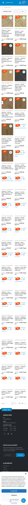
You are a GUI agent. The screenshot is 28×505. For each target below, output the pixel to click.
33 (19, 403)
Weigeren (14, 495)
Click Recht (21, 110)
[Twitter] (8, 434)
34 (22, 403)
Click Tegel (21, 240)
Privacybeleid (14, 503)
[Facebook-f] (4, 434)
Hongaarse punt (8, 28)
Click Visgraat (21, 82)
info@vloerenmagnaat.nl (9, 423)
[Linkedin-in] (11, 434)
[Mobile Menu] (3, 2)
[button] (25, 473)
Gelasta (3, 28)
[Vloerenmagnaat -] (9, 3)
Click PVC (16, 82)
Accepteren (14, 491)
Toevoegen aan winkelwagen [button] (10, 17)
